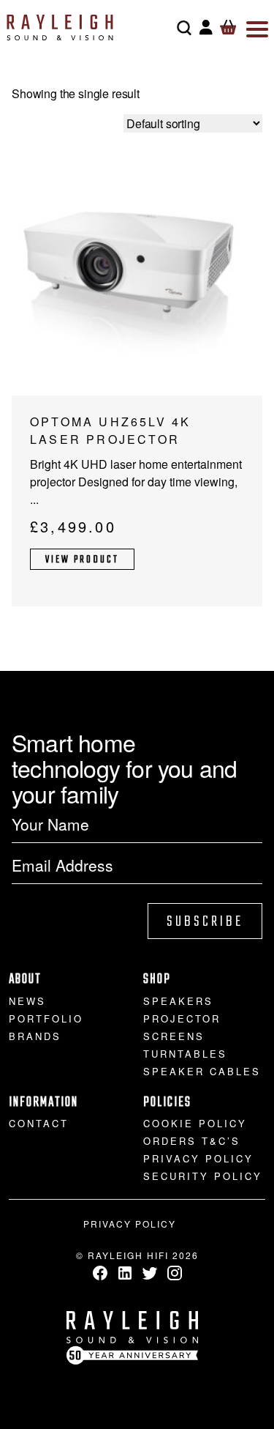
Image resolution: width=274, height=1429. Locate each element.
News (27, 1001)
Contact (39, 1123)
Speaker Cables (202, 1071)
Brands (35, 1036)
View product (82, 560)
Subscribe (205, 922)
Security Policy (202, 1176)
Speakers (178, 1001)
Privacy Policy (198, 1158)
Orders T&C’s (191, 1141)
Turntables (185, 1054)
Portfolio (46, 1018)
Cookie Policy (195, 1123)
